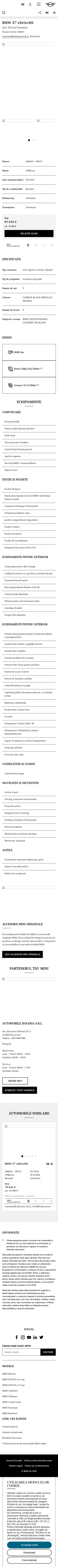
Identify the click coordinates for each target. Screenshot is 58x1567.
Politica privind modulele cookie (38, 1460)
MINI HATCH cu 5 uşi (13, 1385)
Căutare (48, 1352)
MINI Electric (9, 1374)
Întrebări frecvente (12, 1438)
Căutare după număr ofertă (16, 1345)
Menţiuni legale (16, 1465)
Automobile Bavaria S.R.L (15, 36)
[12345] (29, 1143)
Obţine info (15, 1080)
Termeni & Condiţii (14, 1460)
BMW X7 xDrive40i (16, 1164)
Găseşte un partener (12, 1432)
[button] (38, 4)
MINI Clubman (9, 1396)
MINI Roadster (10, 1413)
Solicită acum (29, 233)
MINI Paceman (9, 1407)
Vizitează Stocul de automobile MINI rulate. (24, 1443)
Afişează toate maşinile (19, 1090)
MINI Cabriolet (10, 1391)
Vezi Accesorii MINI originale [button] (22, 954)
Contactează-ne (10, 1426)
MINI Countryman (11, 1402)
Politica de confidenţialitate (37, 1465)
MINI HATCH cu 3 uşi (13, 1379)
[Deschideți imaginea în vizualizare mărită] (18, 131)
